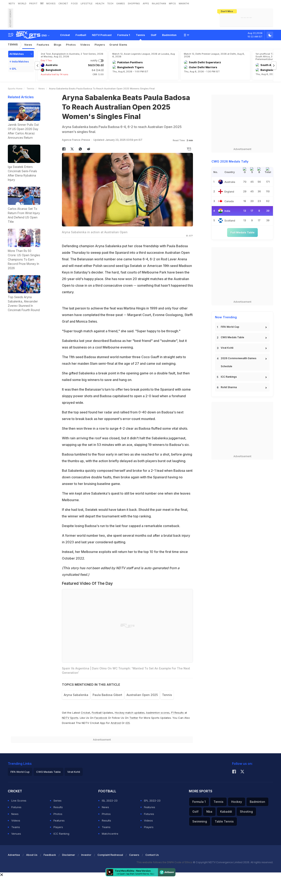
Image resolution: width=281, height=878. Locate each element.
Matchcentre (110, 833)
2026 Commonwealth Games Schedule (238, 362)
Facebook (100, 717)
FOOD (74, 3)
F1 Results (178, 712)
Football (80, 35)
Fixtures (16, 807)
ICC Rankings (229, 376)
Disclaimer (68, 854)
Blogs (58, 44)
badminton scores (158, 712)
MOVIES (51, 3)
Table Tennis (224, 821)
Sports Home (15, 88)
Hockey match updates (130, 712)
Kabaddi (226, 811)
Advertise (14, 854)
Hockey (236, 801)
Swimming (199, 821)
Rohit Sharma (229, 387)
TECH (110, 3)
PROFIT (33, 3)
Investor (86, 854)
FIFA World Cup (230, 326)
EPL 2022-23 (152, 800)
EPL (14, 68)
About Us (31, 854)
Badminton (169, 35)
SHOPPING (134, 3)
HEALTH (99, 3)
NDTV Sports (70, 717)
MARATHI (184, 3)
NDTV (12, 3)
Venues (16, 833)
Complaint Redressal (110, 854)
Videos (85, 44)
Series (57, 800)
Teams (15, 827)
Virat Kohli (227, 347)
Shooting (246, 811)
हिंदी (41, 3)
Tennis (140, 35)
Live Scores (18, 800)
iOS (127, 723)
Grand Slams (118, 44)
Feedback (50, 854)
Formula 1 (123, 35)
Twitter (133, 717)
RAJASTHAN (159, 3)
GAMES (120, 3)
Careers (134, 854)
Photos (71, 44)
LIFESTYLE (87, 3)
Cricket (65, 35)
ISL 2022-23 (109, 800)
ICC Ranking (61, 833)
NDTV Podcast (101, 35)
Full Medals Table (242, 232)
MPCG (172, 3)
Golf (153, 35)
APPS (146, 3)
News (28, 44)
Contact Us (152, 854)
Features (43, 44)
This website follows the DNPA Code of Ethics (164, 862)
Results (58, 807)
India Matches (20, 61)
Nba (209, 811)
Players (100, 44)
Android (116, 723)
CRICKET (63, 3)
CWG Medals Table (232, 337)
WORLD (22, 3)
